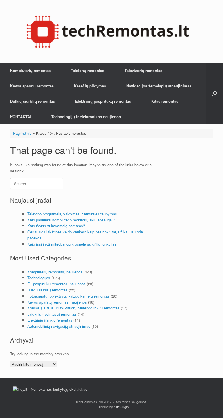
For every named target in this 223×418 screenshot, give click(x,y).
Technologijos (38, 277)
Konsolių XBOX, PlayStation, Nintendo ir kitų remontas (73, 308)
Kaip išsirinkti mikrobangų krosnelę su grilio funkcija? (71, 244)
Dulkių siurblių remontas (32, 101)
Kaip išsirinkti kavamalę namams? (56, 225)
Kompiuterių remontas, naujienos (54, 272)
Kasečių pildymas (90, 86)
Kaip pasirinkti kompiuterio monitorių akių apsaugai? (71, 220)
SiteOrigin (121, 406)
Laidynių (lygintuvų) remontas (52, 314)
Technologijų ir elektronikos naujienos (86, 116)
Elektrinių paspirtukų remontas (103, 101)
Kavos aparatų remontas (32, 86)
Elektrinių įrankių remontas (49, 320)
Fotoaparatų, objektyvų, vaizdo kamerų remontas (68, 296)
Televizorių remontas (143, 70)
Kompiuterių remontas (30, 70)
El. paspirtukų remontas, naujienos (56, 284)
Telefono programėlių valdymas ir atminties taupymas (72, 214)
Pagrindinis (22, 133)
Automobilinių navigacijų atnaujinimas (58, 326)
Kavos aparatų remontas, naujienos (57, 302)
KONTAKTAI (20, 116)
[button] (214, 93)
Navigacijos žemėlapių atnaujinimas (158, 86)
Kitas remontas (164, 101)
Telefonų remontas (87, 70)
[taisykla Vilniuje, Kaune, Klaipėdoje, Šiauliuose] (108, 31)
